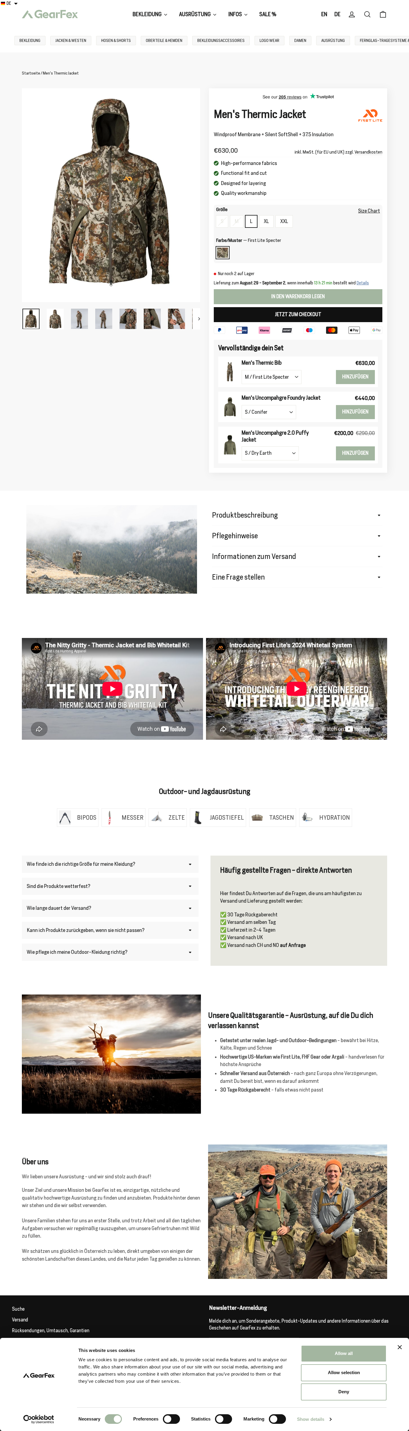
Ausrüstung (195, 14)
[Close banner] (400, 1347)
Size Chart (369, 211)
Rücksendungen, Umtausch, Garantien (50, 1330)
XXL (284, 221)
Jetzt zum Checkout (298, 314)
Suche (18, 1309)
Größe (222, 209)
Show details (310, 1419)
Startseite (31, 73)
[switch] (171, 1419)
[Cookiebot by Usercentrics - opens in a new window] (39, 1419)
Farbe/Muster (248, 240)
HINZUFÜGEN (355, 377)
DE (337, 14)
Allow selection (344, 1372)
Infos (235, 14)
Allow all (344, 1353)
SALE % (267, 14)
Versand (20, 1320)
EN (324, 14)
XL (266, 221)
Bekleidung (148, 14)
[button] (9, 3)
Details (363, 283)
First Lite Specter (222, 253)
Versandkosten (368, 151)
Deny (343, 1391)
